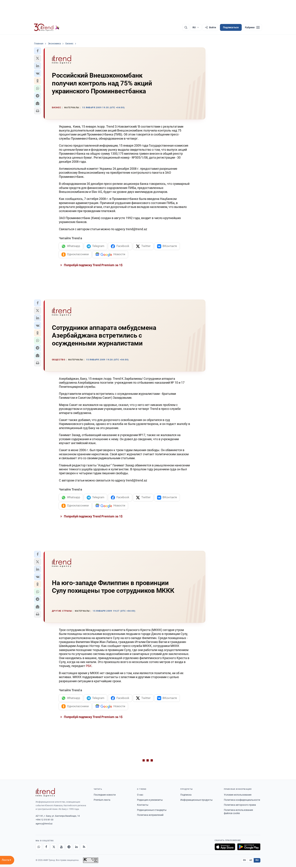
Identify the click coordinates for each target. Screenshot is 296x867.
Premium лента (102, 799)
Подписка (186, 794)
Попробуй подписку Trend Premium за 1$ (92, 265)
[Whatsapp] (39, 847)
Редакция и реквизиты (150, 799)
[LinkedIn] (76, 847)
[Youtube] (61, 847)
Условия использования (237, 794)
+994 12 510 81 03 (44, 819)
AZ (250, 860)
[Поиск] (185, 27)
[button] (37, 51)
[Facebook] (46, 847)
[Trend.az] (46, 27)
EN (244, 860)
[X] (54, 847)
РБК (89, 666)
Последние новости (105, 794)
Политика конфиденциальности (242, 799)
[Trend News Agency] (45, 792)
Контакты (142, 804)
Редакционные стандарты (151, 810)
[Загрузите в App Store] (225, 846)
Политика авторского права (240, 804)
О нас (140, 794)
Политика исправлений (150, 815)
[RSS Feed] (84, 847)
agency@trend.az (44, 823)
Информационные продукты (196, 799)
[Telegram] (69, 847)
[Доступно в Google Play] (248, 846)
